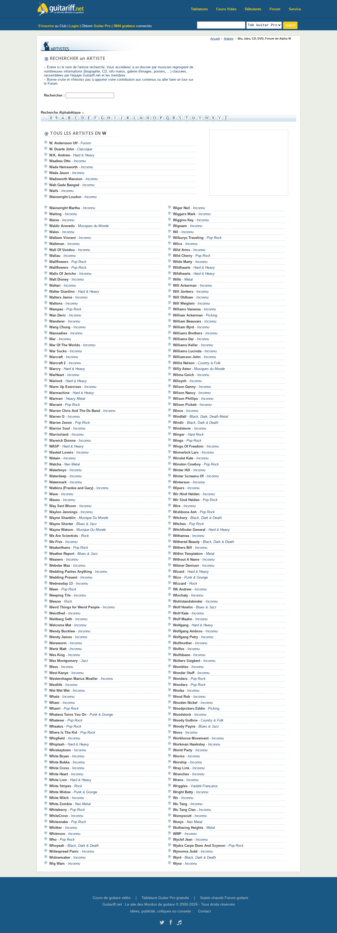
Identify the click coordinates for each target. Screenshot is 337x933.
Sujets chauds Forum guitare (224, 898)
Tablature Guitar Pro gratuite (165, 898)
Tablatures (199, 9)
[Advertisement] (249, 163)
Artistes (229, 38)
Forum (275, 9)
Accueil (215, 38)
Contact (204, 911)
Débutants (253, 9)
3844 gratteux (124, 26)
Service (295, 9)
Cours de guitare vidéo (112, 898)
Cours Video (226, 9)
